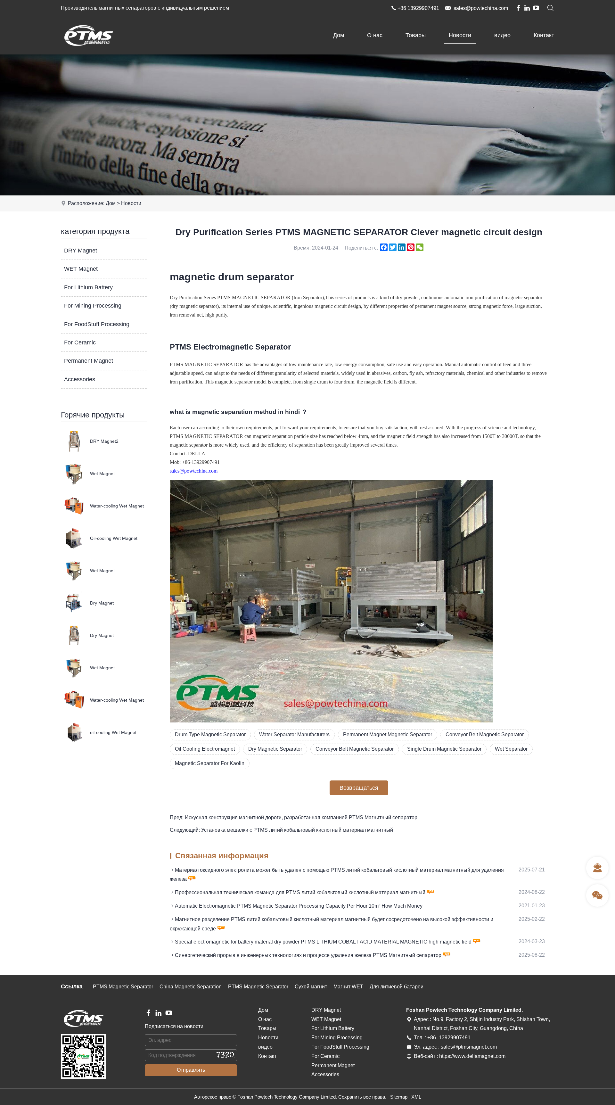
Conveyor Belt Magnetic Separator (485, 734)
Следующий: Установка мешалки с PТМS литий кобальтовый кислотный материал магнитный (281, 830)
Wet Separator (511, 749)
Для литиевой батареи (396, 986)
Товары (416, 35)
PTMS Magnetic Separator (123, 986)
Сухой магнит (311, 986)
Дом (338, 35)
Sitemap (398, 1097)
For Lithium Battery (88, 287)
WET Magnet (81, 269)
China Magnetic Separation (191, 986)
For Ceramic (80, 342)
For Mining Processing (92, 305)
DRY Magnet (80, 250)
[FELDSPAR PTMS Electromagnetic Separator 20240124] (331, 720)
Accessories (79, 379)
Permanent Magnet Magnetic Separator (387, 734)
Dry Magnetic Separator (275, 749)
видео (502, 35)
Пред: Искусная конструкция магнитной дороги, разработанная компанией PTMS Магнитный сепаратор (293, 817)
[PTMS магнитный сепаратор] (88, 52)
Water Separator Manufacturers (294, 734)
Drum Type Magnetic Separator (210, 734)
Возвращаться (359, 788)
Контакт (544, 35)
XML (416, 1097)
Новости (460, 35)
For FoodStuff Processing (96, 324)
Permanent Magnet (88, 361)
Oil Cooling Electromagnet (205, 749)
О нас (374, 35)
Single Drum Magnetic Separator (444, 749)
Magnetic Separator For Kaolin (209, 763)
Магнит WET (348, 986)
